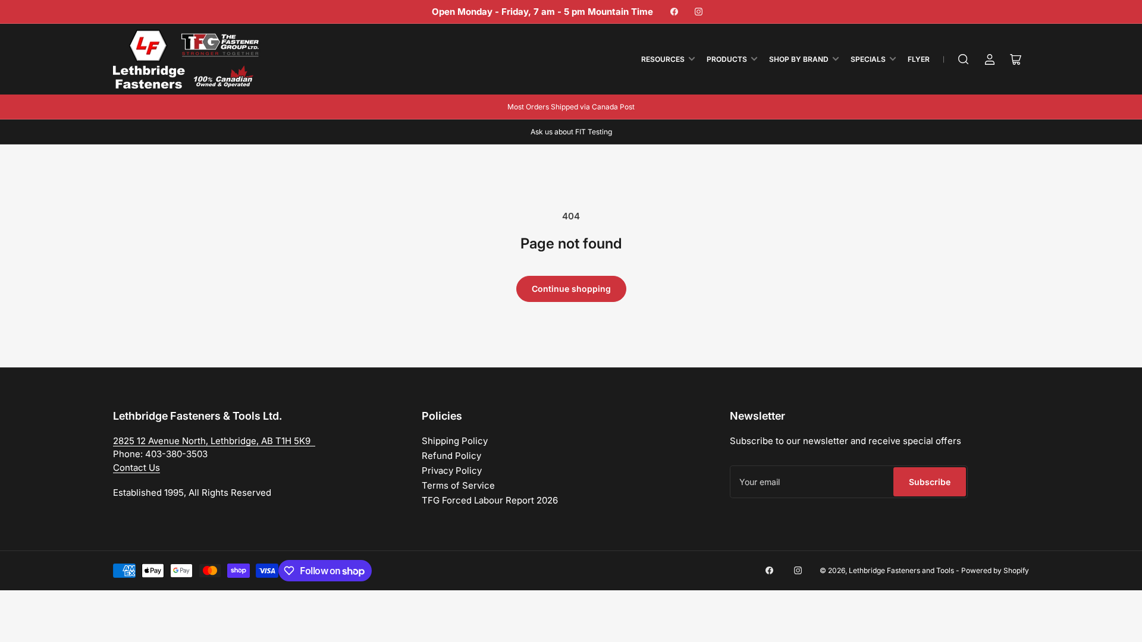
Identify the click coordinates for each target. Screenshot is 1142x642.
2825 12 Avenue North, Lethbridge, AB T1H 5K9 (214, 440)
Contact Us (136, 467)
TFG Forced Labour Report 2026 (490, 500)
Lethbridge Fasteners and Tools (901, 570)
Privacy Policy (452, 470)
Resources (663, 59)
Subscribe (929, 482)
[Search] (963, 59)
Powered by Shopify (995, 570)
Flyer (919, 59)
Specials (868, 59)
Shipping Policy (455, 440)
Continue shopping (571, 289)
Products (727, 59)
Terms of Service (458, 485)
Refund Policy (451, 455)
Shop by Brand (799, 59)
